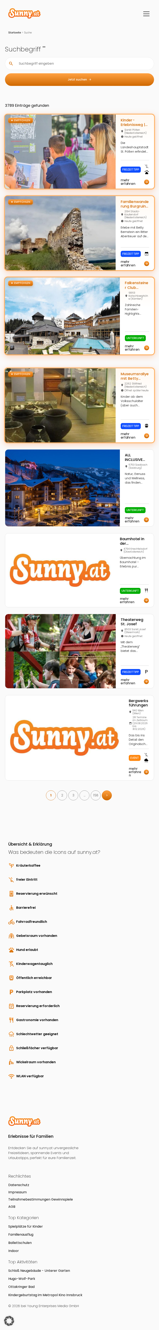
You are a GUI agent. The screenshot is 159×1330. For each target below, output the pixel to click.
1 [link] (51, 795)
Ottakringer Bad (21, 1287)
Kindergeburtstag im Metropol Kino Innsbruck (45, 1295)
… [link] (85, 795)
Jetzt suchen (80, 79)
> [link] (107, 795)
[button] (9, 1321)
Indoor (13, 1251)
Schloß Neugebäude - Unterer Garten (39, 1271)
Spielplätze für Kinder (25, 1226)
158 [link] (95, 795)
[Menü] (146, 14)
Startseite (14, 32)
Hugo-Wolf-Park (21, 1279)
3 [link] (73, 795)
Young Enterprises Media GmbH (53, 1306)
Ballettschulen (20, 1243)
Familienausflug (20, 1234)
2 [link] (62, 795)
